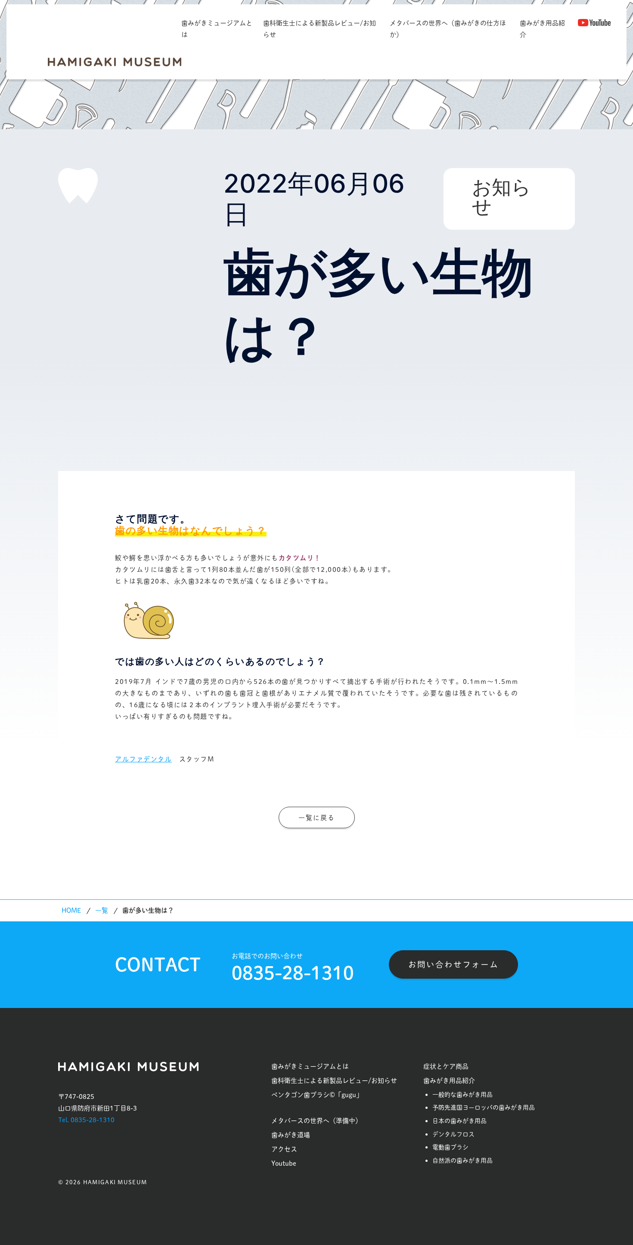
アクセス (284, 1149)
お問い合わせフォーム (453, 964)
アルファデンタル (143, 759)
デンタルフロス (453, 1134)
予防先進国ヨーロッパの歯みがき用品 (483, 1108)
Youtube (283, 1163)
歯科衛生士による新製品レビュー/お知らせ (319, 29)
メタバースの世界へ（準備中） (316, 1120)
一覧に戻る (316, 817)
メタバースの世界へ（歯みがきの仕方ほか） (448, 29)
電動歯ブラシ (450, 1147)
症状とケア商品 (446, 1066)
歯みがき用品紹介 (542, 29)
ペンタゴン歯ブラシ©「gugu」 (317, 1095)
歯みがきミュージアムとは (216, 29)
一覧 (101, 910)
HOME (71, 910)
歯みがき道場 (290, 1135)
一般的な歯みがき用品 (462, 1095)
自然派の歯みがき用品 (462, 1161)
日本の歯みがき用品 (459, 1121)
